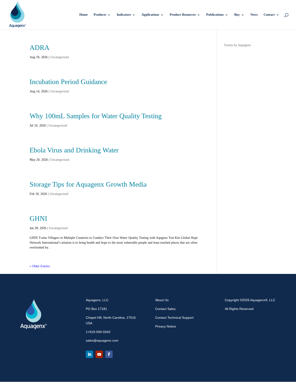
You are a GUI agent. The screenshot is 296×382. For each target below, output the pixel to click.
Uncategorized (59, 57)
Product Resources (183, 14)
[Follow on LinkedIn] (89, 354)
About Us (162, 300)
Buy (237, 14)
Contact (269, 14)
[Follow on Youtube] (99, 354)
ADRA (39, 47)
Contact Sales (165, 309)
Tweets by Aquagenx (237, 45)
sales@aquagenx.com (102, 340)
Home (83, 14)
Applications (150, 14)
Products (100, 14)
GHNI (38, 218)
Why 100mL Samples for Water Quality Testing (96, 116)
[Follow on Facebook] (109, 354)
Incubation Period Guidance (68, 81)
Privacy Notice (165, 326)
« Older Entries (40, 266)
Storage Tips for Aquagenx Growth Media (88, 184)
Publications (215, 14)
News (254, 14)
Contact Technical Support (174, 317)
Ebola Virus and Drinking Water (74, 150)
